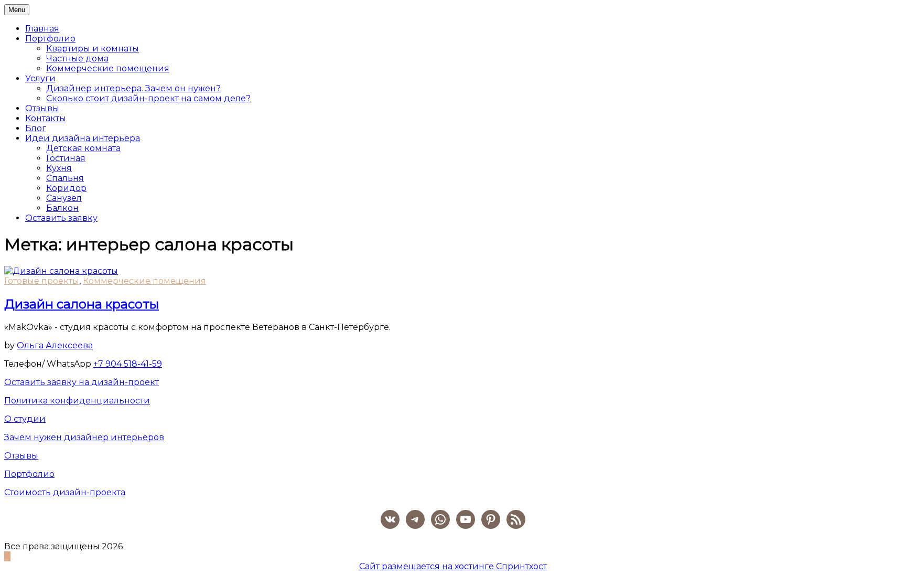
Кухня (59, 168)
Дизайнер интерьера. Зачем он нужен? (133, 88)
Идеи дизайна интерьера (82, 138)
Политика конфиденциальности (77, 401)
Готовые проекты (41, 281)
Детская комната (83, 148)
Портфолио (50, 39)
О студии (25, 419)
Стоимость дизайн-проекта (64, 492)
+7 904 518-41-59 (127, 364)
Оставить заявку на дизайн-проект (81, 382)
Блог (35, 128)
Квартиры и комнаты (92, 49)
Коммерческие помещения (107, 68)
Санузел (64, 198)
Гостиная (65, 158)
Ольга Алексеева (55, 345)
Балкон (62, 208)
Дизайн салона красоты (81, 304)
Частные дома (77, 58)
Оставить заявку (61, 218)
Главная (42, 29)
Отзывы (42, 108)
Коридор (66, 188)
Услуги (40, 78)
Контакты (45, 118)
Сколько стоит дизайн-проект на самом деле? (148, 98)
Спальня (65, 178)
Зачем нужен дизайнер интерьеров (84, 437)
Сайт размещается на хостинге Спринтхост (453, 566)
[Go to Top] (7, 556)
